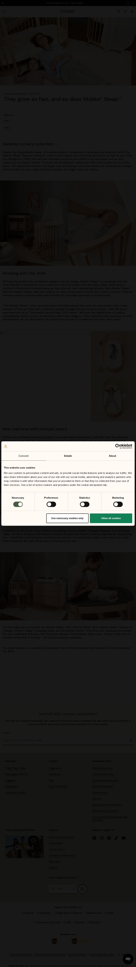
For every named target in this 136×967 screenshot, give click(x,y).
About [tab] (112, 455)
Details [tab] (68, 455)
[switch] (51, 504)
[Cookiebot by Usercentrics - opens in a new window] (117, 446)
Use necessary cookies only (67, 518)
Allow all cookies (111, 518)
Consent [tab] (24, 455)
